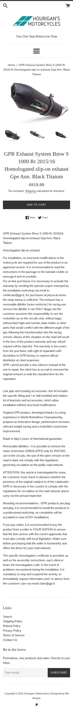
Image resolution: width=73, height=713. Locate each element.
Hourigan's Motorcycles (36, 693)
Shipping (30, 190)
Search (7, 616)
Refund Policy (12, 626)
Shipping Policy (12, 621)
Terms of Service (14, 635)
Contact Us (10, 639)
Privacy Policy (12, 630)
